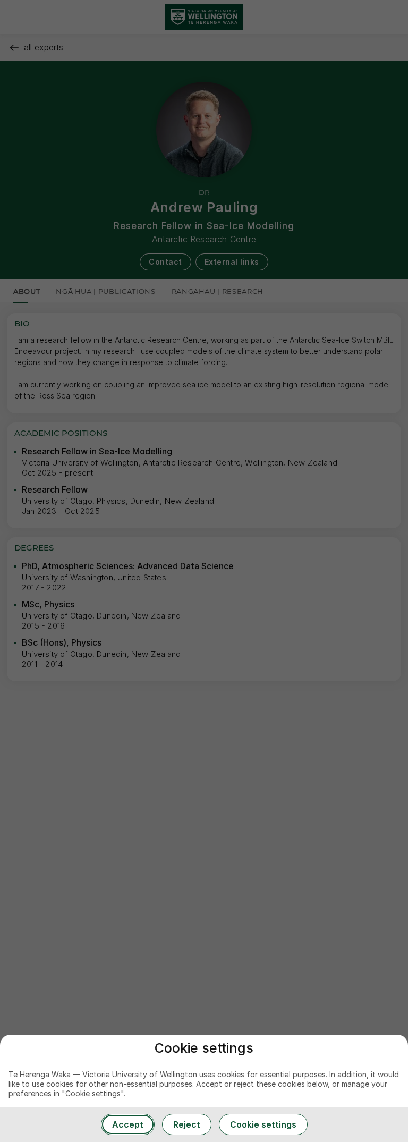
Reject (186, 1124)
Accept (127, 1124)
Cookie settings (263, 1124)
